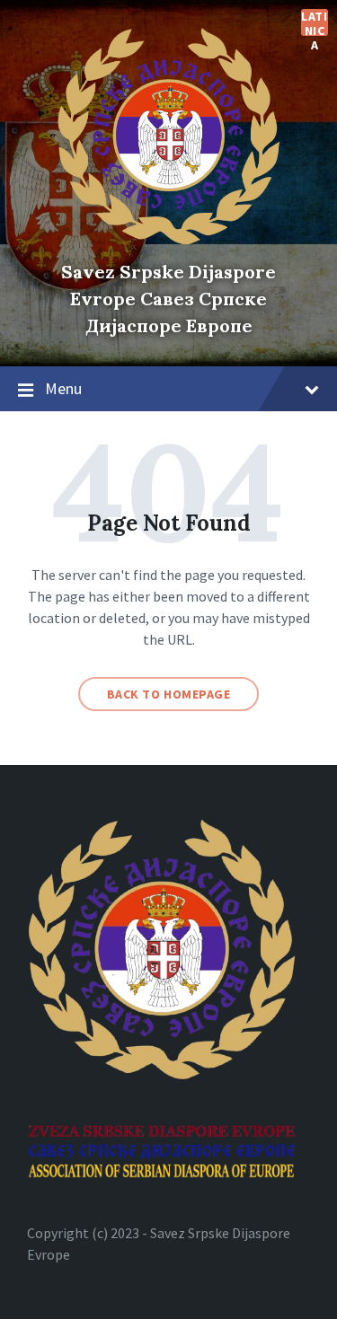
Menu (63, 388)
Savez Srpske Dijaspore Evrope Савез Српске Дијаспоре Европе (168, 298)
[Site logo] (169, 241)
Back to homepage (169, 694)
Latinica (314, 22)
